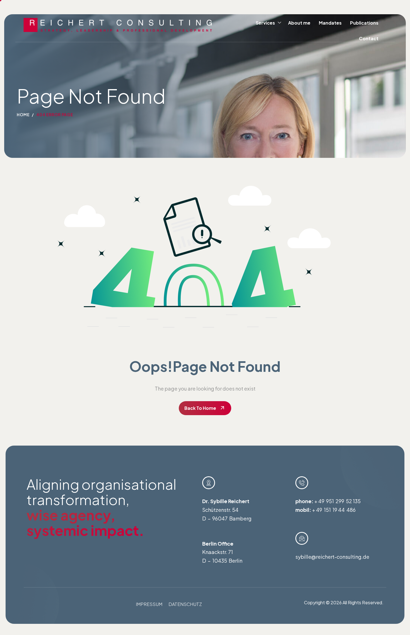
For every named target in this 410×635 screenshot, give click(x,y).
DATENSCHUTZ (185, 604)
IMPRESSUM (149, 604)
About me (299, 23)
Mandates (330, 23)
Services (265, 23)
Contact (368, 38)
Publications (364, 23)
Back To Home (200, 408)
